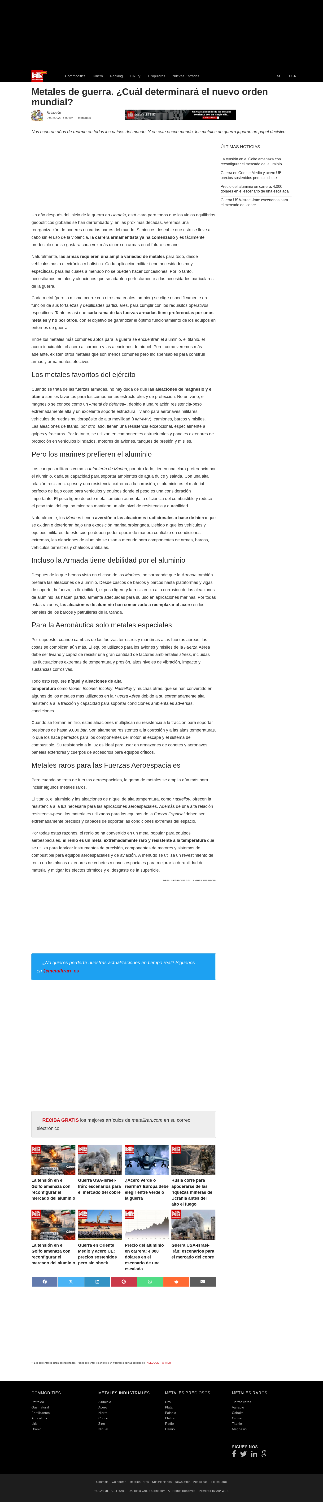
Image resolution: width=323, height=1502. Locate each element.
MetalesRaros (139, 1482)
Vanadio (238, 1407)
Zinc (101, 1423)
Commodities (75, 76)
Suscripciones (162, 1482)
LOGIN (292, 76)
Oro (168, 1402)
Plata (169, 1407)
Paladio (170, 1413)
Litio (34, 1423)
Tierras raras (241, 1402)
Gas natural (40, 1407)
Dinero (98, 76)
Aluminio (104, 1402)
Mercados (84, 118)
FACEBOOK (152, 1362)
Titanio (237, 1423)
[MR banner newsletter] (180, 114)
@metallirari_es (61, 970)
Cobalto (238, 1413)
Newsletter (182, 1482)
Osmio (170, 1429)
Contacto (102, 1482)
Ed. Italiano (219, 1482)
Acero (102, 1407)
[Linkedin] (254, 1455)
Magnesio (239, 1429)
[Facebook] (234, 1455)
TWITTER (165, 1362)
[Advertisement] (161, 35)
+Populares (156, 76)
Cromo (237, 1418)
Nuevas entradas (185, 76)
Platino (170, 1418)
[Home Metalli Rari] (46, 76)
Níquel (103, 1429)
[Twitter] (243, 1455)
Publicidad (200, 1482)
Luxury (135, 76)
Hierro (103, 1413)
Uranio (36, 1429)
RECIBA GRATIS (60, 1120)
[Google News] (264, 1455)
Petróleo (37, 1402)
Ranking (116, 76)
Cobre (103, 1418)
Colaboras (119, 1482)
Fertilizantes (40, 1413)
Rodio (169, 1423)
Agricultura (39, 1418)
